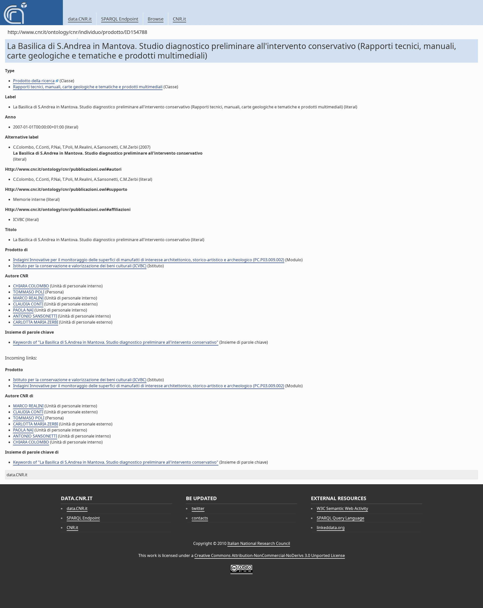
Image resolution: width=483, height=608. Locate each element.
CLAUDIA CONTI (28, 304)
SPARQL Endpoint (119, 19)
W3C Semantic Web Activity (342, 508)
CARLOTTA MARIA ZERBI (35, 322)
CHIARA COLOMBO (31, 286)
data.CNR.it (80, 19)
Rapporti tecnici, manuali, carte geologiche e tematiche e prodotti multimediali (88, 87)
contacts (200, 518)
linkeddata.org (331, 527)
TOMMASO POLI (28, 292)
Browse (156, 19)
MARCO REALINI (28, 298)
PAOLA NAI (23, 310)
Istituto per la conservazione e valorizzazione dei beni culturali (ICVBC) (79, 266)
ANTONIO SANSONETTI (35, 316)
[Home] (31, 12)
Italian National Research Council (258, 543)
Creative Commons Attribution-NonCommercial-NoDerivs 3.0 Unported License (269, 555)
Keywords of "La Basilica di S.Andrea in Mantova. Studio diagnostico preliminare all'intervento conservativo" (115, 342)
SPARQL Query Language (340, 518)
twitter (198, 508)
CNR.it (179, 19)
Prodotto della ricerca (34, 80)
